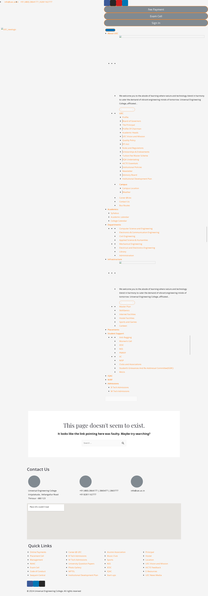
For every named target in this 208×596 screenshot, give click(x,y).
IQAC (110, 375)
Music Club (112, 556)
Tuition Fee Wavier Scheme (135, 155)
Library (122, 251)
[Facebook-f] (107, 3)
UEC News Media (154, 575)
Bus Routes (124, 205)
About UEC (113, 33)
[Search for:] (104, 442)
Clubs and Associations (130, 364)
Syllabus (115, 213)
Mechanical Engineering (130, 244)
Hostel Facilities (126, 318)
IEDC (121, 345)
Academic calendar (120, 217)
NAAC (32, 563)
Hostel (149, 556)
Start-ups (111, 575)
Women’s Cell (125, 341)
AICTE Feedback (153, 567)
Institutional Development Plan (137, 178)
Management (36, 559)
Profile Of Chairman (131, 128)
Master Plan (125, 306)
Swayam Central (37, 575)
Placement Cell (37, 556)
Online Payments (38, 552)
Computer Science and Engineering (136, 228)
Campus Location (130, 188)
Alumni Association (116, 552)
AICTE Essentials (130, 163)
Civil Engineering (127, 236)
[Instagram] (113, 3)
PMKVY (122, 352)
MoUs (122, 372)
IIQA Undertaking (130, 159)
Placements (113, 329)
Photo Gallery (74, 567)
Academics (113, 209)
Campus (123, 184)
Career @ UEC (74, 552)
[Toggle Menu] (110, 30)
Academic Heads (130, 132)
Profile (125, 117)
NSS (121, 348)
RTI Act (125, 144)
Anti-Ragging (125, 337)
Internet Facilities (127, 314)
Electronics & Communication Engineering (139, 232)
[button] (156, 9)
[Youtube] (119, 3)
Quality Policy (129, 140)
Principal (150, 552)
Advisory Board (129, 174)
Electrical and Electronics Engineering (137, 247)
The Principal (128, 124)
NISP (121, 360)
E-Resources (151, 571)
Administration (126, 255)
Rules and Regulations (132, 148)
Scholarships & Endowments (135, 151)
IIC (120, 356)
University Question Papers (81, 563)
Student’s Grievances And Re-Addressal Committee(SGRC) (146, 368)
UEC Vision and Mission (133, 136)
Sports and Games (128, 322)
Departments (114, 224)
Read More (127, 109)
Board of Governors (131, 121)
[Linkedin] (125, 3)
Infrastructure (115, 259)
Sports (110, 559)
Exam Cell (34, 567)
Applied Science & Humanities (133, 240)
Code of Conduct (38, 571)
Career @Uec (125, 197)
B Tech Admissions (120, 387)
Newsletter (127, 171)
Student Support (116, 333)
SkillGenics (124, 310)
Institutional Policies (132, 167)
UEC (121, 113)
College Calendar (119, 220)
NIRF (110, 379)
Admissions (113, 383)
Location (150, 559)
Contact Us (124, 201)
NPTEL (71, 571)
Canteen (123, 325)
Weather (126, 192)
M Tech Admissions (120, 391)
